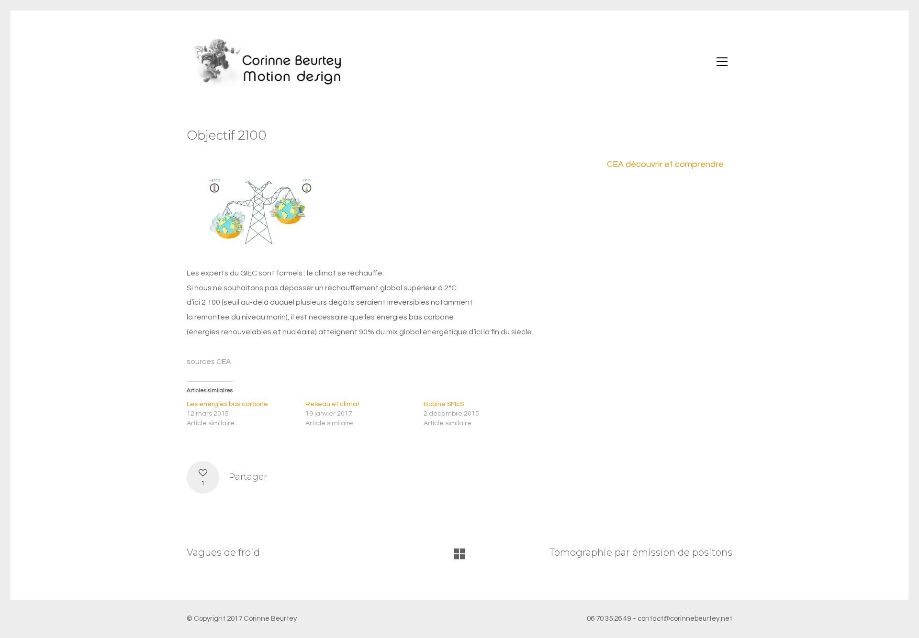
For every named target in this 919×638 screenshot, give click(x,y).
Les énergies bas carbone (227, 404)
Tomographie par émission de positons (640, 552)
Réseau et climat (332, 404)
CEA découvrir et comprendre (665, 164)
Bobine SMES (444, 404)
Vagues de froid (223, 552)
